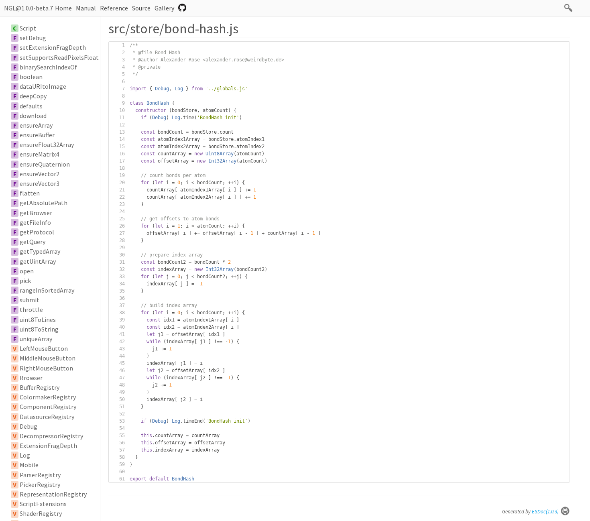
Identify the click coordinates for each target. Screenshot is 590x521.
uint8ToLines (38, 319)
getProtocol (37, 232)
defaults (31, 106)
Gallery (164, 8)
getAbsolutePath (43, 203)
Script (28, 28)
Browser (31, 378)
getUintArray (38, 261)
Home (63, 8)
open (27, 271)
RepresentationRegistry (53, 494)
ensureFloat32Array (47, 144)
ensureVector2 (39, 174)
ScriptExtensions (43, 504)
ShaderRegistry (41, 513)
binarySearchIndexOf (48, 67)
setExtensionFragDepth (53, 47)
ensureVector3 (39, 183)
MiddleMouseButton (47, 358)
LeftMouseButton (44, 348)
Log (25, 455)
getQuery (32, 242)
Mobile (29, 465)
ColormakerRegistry (48, 397)
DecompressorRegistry (51, 436)
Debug (28, 426)
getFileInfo (35, 222)
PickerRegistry (40, 484)
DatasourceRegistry (47, 417)
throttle (31, 309)
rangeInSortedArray (47, 290)
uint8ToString (39, 329)
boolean (31, 77)
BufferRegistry (39, 387)
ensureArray (36, 125)
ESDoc (545, 511)
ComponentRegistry (48, 407)
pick (25, 281)
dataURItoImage (43, 86)
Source (141, 8)
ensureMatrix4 (39, 154)
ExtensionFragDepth (48, 446)
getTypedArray (40, 251)
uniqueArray (36, 339)
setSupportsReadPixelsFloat (59, 57)
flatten (30, 193)
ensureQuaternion (45, 164)
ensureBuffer (37, 135)
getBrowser (36, 213)
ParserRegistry (40, 475)
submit (29, 300)
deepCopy (33, 96)
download (33, 116)
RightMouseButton (46, 368)
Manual (86, 8)
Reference (114, 8)
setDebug (33, 38)
